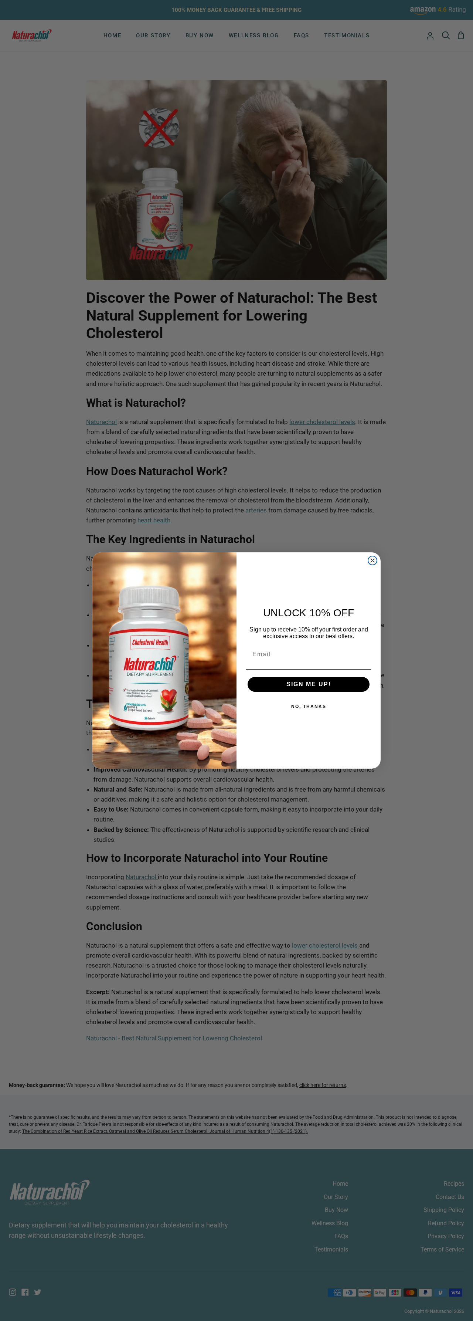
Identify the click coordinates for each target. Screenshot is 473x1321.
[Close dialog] (372, 560)
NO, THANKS (308, 706)
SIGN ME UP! (308, 684)
